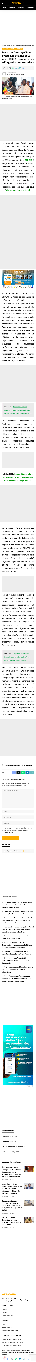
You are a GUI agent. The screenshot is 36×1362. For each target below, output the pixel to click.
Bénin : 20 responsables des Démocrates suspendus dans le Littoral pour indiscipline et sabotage (17, 945)
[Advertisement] (18, 18)
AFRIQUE (12, 48)
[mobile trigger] (3, 3)
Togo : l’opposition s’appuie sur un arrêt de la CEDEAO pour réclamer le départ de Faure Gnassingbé (16, 978)
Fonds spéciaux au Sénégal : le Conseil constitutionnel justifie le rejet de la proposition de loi (12, 1205)
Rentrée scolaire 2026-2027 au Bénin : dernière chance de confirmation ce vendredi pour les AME (17, 905)
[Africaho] (18, 2)
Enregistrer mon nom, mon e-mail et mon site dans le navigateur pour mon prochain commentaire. (18, 830)
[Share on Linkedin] (16, 68)
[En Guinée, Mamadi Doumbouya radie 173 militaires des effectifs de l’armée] (29, 1220)
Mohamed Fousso (11, 72)
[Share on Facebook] (7, 68)
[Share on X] (10, 68)
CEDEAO (29, 765)
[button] (19, 68)
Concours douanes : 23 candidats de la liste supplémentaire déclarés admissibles (17, 969)
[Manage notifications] (4, 1357)
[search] (32, 3)
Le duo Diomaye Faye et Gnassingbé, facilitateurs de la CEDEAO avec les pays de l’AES (18, 477)
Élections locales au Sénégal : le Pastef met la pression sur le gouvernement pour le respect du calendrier (18, 929)
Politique (19, 48)
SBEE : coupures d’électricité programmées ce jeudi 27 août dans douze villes (15, 960)
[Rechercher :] (14, 851)
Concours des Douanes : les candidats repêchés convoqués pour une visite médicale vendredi (17, 920)
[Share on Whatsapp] (13, 68)
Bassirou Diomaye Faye (16, 765)
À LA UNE (5, 48)
